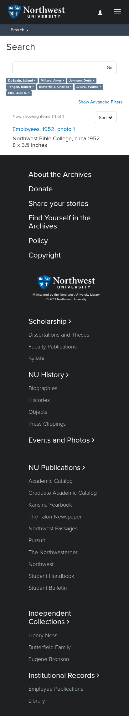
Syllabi (36, 358)
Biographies (42, 388)
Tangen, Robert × (21, 87)
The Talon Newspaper (55, 516)
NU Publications (56, 467)
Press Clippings (47, 423)
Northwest (41, 564)
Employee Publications (55, 688)
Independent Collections (49, 617)
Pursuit (36, 540)
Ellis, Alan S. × (18, 93)
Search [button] (18, 30)
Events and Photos (61, 440)
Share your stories (58, 203)
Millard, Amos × (52, 80)
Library (36, 700)
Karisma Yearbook (50, 504)
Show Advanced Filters (100, 102)
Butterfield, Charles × (55, 87)
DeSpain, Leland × (21, 80)
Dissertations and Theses (58, 334)
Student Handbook (51, 576)
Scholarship (49, 321)
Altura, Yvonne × (88, 87)
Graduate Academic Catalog (62, 492)
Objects (37, 411)
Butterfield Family (49, 647)
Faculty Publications (52, 346)
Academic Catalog (50, 481)
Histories (39, 400)
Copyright (44, 255)
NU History (48, 374)
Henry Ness (42, 635)
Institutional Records (64, 675)
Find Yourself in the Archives (59, 222)
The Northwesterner (53, 552)
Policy (38, 240)
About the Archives (59, 174)
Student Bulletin (47, 587)
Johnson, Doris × (81, 80)
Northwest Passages (53, 528)
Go (109, 67)
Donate (40, 188)
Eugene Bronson (48, 659)
